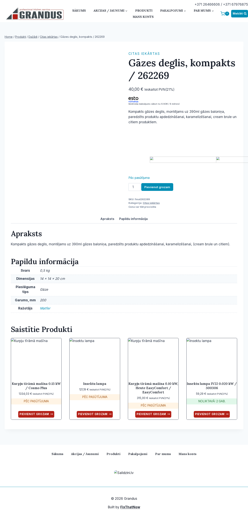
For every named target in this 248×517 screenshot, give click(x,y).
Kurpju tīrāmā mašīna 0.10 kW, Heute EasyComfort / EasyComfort (153, 388)
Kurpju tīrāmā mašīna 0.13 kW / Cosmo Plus (36, 386)
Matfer (45, 308)
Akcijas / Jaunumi (85, 454)
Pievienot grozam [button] (34, 414)
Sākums (79, 10)
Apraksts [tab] (107, 219)
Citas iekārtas (144, 54)
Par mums (163, 454)
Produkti (143, 10)
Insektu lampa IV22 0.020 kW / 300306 (212, 386)
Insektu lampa (94, 384)
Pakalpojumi (137, 454)
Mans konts (143, 17)
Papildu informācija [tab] (133, 219)
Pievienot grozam (157, 187)
